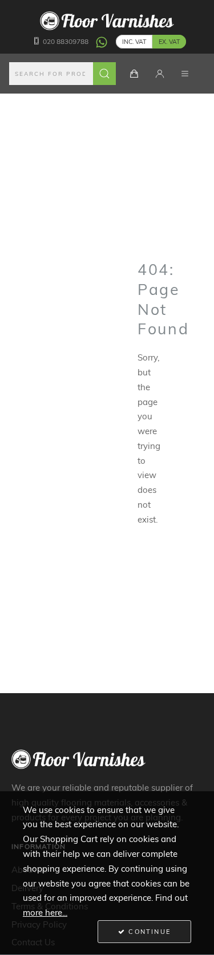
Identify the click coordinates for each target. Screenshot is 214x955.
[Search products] (104, 73)
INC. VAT (134, 42)
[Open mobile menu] (185, 74)
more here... (45, 912)
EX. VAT (169, 42)
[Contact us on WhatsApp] (101, 41)
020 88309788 (65, 41)
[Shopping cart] (134, 74)
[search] (62, 73)
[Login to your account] (160, 74)
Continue (148, 932)
